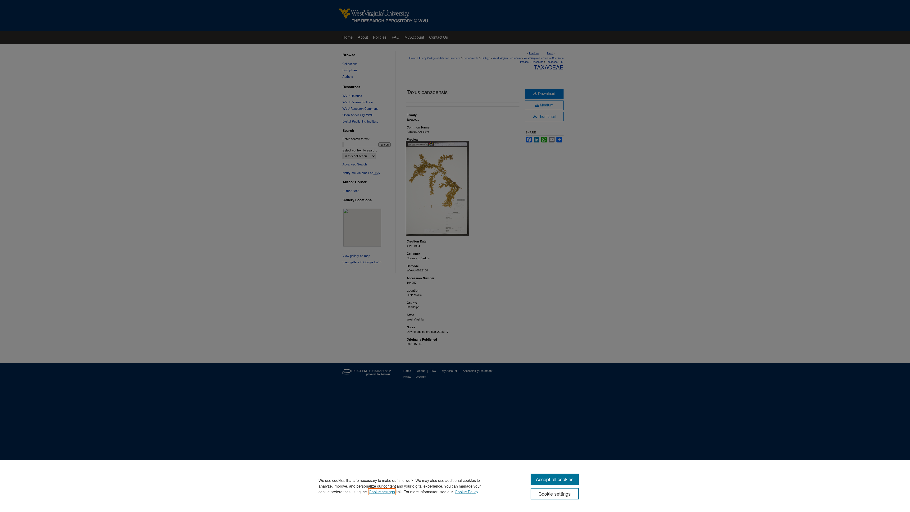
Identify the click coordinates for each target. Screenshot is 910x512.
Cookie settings (382, 491)
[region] (455, 486)
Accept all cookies (554, 479)
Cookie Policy (466, 491)
